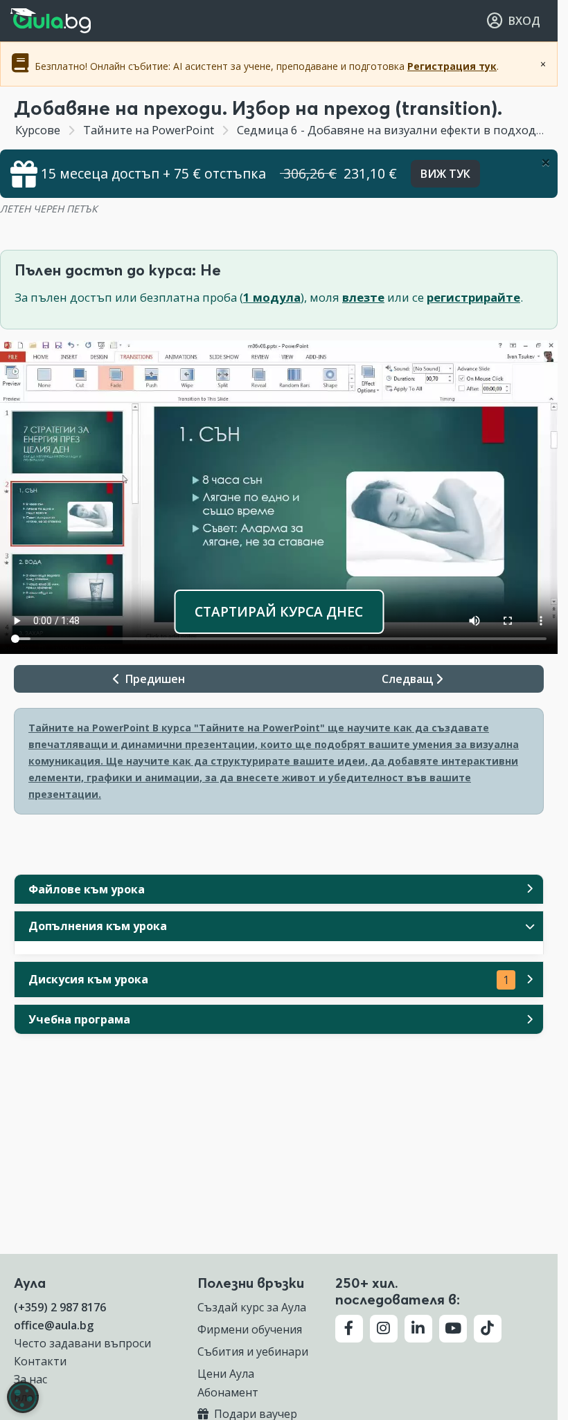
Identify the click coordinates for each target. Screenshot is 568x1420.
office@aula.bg (54, 1325)
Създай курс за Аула (251, 1307)
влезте (363, 297)
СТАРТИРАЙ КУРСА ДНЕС (279, 611)
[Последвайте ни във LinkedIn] (418, 1328)
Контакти (40, 1361)
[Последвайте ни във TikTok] (488, 1328)
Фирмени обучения (249, 1329)
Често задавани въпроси (82, 1343)
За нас (30, 1379)
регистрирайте (473, 297)
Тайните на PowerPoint (148, 130)
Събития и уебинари (252, 1351)
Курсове (37, 130)
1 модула (272, 297)
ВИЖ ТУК (445, 173)
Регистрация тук (452, 66)
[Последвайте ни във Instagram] (384, 1328)
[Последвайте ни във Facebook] (349, 1328)
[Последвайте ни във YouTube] (453, 1328)
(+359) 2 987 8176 (60, 1307)
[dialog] (23, 1397)
